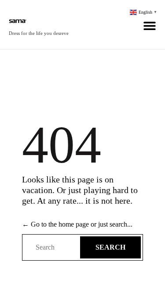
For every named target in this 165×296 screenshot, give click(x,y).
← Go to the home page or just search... (77, 224)
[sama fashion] (39, 20)
